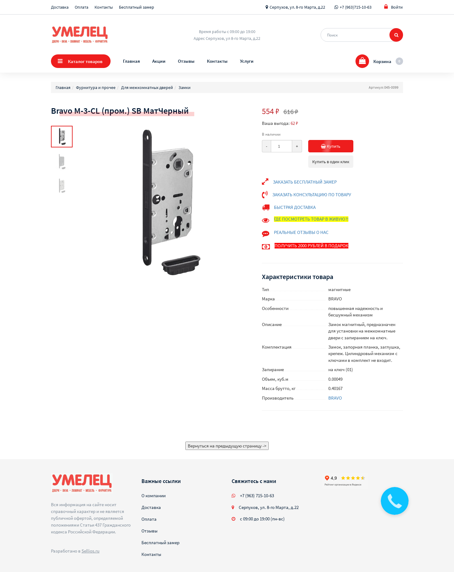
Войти (397, 7)
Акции (159, 61)
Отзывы (186, 61)
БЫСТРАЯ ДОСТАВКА (295, 207)
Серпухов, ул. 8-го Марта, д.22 (297, 7)
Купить (333, 146)
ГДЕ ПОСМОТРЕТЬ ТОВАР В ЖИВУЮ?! (311, 219)
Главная (131, 61)
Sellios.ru (90, 551)
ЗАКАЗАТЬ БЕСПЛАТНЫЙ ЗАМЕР (305, 182)
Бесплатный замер (136, 7)
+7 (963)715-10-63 (356, 7)
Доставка (60, 7)
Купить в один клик (330, 161)
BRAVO (335, 398)
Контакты (104, 7)
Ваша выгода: (276, 123)
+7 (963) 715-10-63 (257, 495)
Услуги (247, 61)
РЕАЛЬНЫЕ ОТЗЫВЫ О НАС (301, 232)
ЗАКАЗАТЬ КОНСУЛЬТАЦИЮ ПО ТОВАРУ (311, 194)
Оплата (81, 7)
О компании (153, 495)
